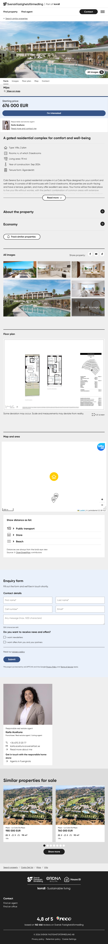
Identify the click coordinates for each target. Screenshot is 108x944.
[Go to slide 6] (60, 846)
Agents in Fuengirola (20, 761)
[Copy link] (102, 254)
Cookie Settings (69, 939)
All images (95, 72)
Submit (11, 659)
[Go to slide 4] (54, 846)
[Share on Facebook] (89, 254)
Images (15, 81)
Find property (10, 11)
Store (19, 535)
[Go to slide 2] (48, 846)
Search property (10, 867)
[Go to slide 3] (51, 846)
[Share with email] (96, 254)
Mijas (38, 867)
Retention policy (53, 939)
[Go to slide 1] (44, 846)
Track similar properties (23, 236)
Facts (5, 81)
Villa (46, 867)
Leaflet (82, 510)
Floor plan (26, 81)
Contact (88, 11)
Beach (19, 541)
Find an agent (10, 903)
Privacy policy (38, 939)
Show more (54, 851)
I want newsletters (14, 637)
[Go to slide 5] (57, 846)
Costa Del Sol (27, 867)
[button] (103, 11)
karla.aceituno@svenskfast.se (25, 746)
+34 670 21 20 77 (18, 742)
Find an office (10, 906)
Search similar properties (16, 18)
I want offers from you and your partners (24, 642)
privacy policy (18, 652)
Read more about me (21, 749)
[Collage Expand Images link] (54, 288)
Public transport (25, 528)
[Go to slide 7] (64, 846)
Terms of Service (67, 667)
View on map (13, 91)
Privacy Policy (51, 667)
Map (36, 81)
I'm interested (54, 113)
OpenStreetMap (23, 552)
